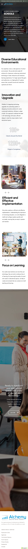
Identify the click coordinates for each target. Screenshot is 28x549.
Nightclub (3, 535)
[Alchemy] (8, 4)
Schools (3, 546)
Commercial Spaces (6, 537)
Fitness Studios (5, 542)
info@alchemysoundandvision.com (11, 1)
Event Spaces (4, 539)
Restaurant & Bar (5, 532)
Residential (4, 544)
